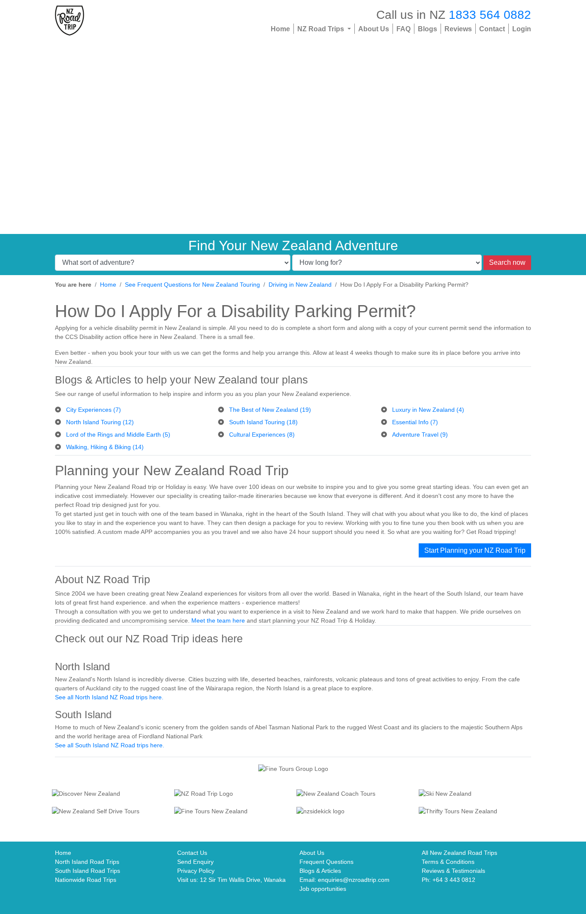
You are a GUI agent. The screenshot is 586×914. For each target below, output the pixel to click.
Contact (492, 29)
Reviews (458, 29)
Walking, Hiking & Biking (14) (105, 447)
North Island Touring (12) (100, 422)
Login (521, 29)
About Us (373, 29)
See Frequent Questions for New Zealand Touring (192, 284)
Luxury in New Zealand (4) (428, 409)
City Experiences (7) (93, 409)
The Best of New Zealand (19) (270, 409)
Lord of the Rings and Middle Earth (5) (118, 434)
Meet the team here (218, 620)
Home (280, 29)
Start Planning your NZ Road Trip (475, 550)
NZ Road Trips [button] (321, 29)
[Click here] (109, 794)
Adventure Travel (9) (420, 434)
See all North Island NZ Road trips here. (109, 697)
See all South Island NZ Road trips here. (109, 745)
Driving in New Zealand (300, 284)
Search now (507, 262)
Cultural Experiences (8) (262, 434)
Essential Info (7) (415, 422)
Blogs (427, 29)
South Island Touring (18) (263, 422)
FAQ (403, 29)
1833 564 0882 (490, 14)
